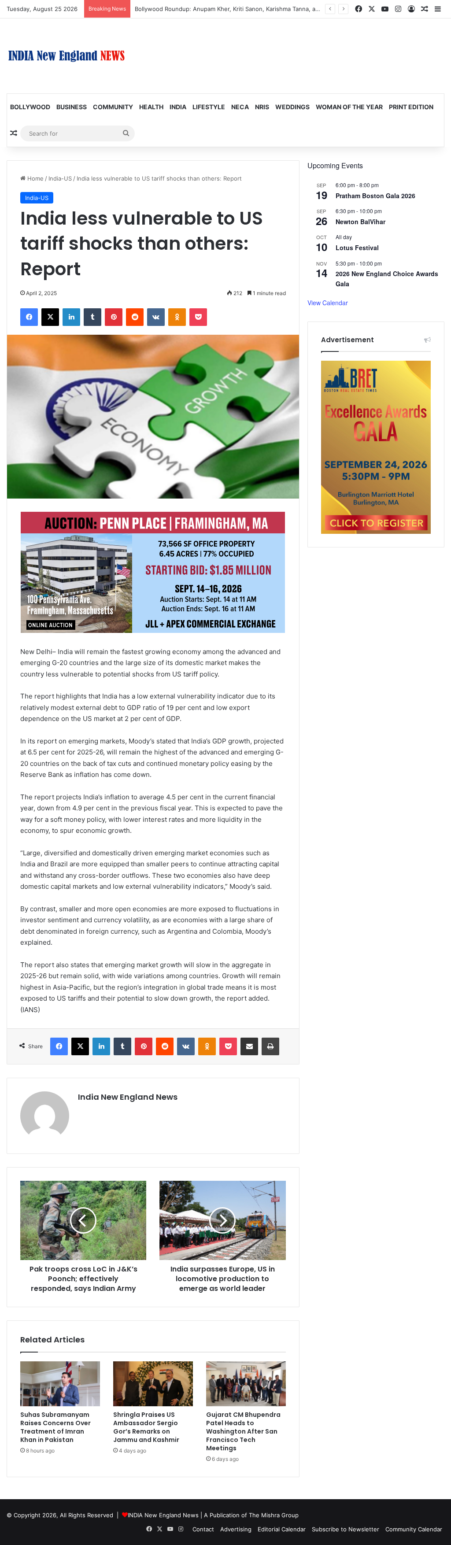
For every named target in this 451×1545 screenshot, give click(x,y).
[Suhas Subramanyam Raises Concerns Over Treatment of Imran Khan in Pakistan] (60, 1383)
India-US (60, 178)
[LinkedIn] (71, 317)
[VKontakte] (156, 317)
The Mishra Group (274, 1515)
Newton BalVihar (360, 221)
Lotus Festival (357, 247)
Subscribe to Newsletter (345, 1529)
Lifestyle (208, 107)
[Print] (270, 1046)
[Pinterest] (113, 317)
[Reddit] (135, 317)
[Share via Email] (249, 1046)
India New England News (127, 1096)
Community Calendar (413, 1529)
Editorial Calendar (282, 1529)
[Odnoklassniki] (177, 317)
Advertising (235, 1529)
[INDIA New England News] (66, 56)
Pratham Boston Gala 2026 (375, 195)
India (178, 107)
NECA (240, 107)
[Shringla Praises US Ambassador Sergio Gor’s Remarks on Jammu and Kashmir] (153, 1383)
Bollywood (30, 107)
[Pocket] (198, 317)
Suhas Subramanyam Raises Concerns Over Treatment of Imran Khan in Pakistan (55, 1427)
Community (113, 107)
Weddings (292, 107)
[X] (50, 317)
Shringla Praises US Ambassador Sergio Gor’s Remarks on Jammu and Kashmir (146, 1427)
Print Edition (411, 107)
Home (35, 178)
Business (71, 107)
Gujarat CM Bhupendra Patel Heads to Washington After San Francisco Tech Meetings (243, 1431)
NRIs (262, 107)
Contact (203, 1529)
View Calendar (327, 302)
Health (151, 107)
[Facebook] (29, 317)
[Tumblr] (92, 317)
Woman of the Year (349, 107)
